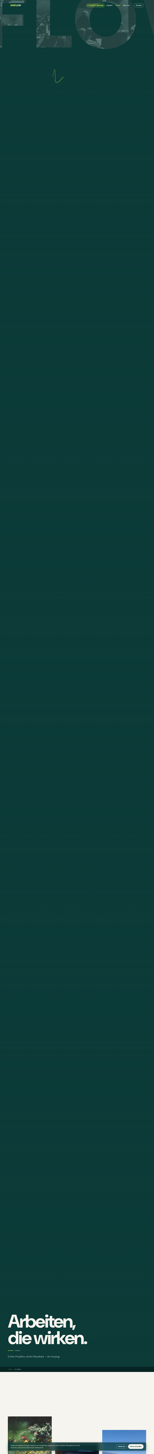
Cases (118, 5)
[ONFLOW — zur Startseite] (15, 5)
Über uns (126, 5)
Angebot (109, 5)
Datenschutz (39, 1448)
